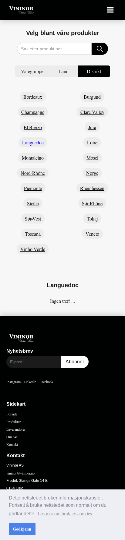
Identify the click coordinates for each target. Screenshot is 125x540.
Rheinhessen (92, 188)
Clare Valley (92, 112)
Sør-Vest (33, 218)
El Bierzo (33, 127)
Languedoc (33, 142)
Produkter (13, 421)
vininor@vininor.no (20, 473)
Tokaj (92, 218)
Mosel (92, 157)
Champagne (32, 112)
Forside (11, 413)
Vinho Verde (32, 249)
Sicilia (33, 203)
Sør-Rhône (92, 203)
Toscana (33, 234)
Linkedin (30, 381)
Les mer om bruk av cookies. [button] (65, 513)
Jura (92, 127)
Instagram (13, 381)
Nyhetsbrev (19, 351)
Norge (92, 173)
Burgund (92, 97)
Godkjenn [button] (22, 529)
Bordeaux (32, 97)
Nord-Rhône (33, 173)
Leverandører (15, 429)
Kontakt (12, 444)
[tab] (32, 71)
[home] (20, 10)
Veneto (92, 234)
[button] (110, 10)
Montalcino (33, 157)
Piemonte (33, 188)
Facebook (46, 381)
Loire (92, 142)
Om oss (12, 436)
